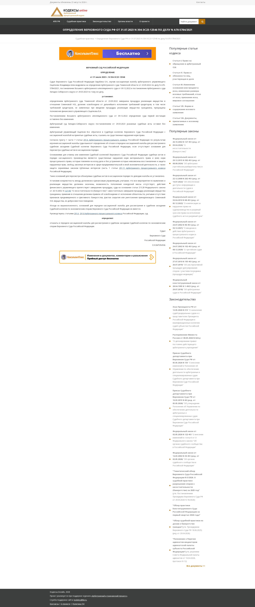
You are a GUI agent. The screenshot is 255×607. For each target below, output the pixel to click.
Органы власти (125, 21)
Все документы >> (196, 566)
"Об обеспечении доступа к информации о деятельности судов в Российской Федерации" (186, 183)
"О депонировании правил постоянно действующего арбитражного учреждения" (187, 341)
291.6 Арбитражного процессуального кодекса (105, 140)
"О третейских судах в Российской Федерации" (187, 248)
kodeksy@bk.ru (80, 600)
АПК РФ (56, 21)
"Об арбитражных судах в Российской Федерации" (187, 286)
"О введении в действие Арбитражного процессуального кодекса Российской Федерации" (186, 229)
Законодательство (102, 21)
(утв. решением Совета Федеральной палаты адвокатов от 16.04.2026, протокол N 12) (186, 550)
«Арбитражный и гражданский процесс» (109, 596)
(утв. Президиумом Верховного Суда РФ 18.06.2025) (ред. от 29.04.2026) (188, 527)
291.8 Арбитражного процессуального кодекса (101, 213)
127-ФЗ (68, 191)
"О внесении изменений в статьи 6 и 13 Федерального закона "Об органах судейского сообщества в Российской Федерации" (188, 439)
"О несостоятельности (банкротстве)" (186, 145)
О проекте (144, 21)
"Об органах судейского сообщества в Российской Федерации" (186, 459)
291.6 (76, 213)
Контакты (200, 2)
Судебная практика (76, 21)
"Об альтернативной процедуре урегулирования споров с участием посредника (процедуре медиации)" (187, 266)
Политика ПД (78, 604)
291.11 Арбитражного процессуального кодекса (142, 168)
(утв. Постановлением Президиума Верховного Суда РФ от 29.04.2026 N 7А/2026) (188, 485)
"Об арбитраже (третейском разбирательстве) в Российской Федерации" (188, 163)
